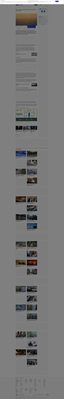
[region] (32, 2)
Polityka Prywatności (2, 3)
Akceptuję (57, 1)
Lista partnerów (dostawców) (29, 2)
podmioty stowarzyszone (8, 1)
